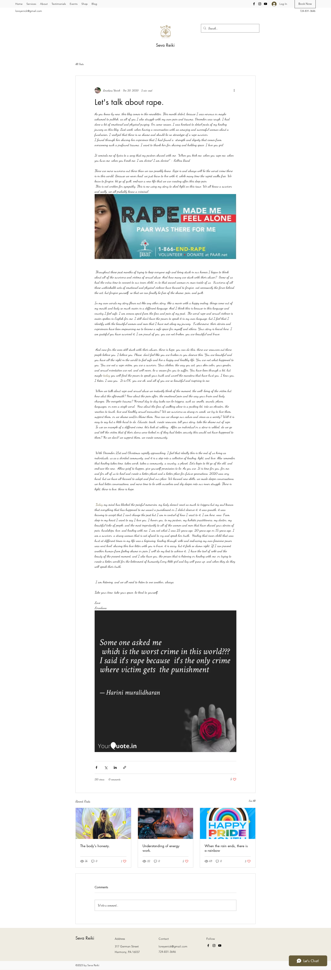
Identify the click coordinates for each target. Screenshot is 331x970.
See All (252, 800)
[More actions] (234, 90)
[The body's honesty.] (103, 823)
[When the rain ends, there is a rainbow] (227, 823)
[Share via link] (124, 767)
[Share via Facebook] (96, 767)
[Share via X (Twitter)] (106, 767)
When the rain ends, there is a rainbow (226, 848)
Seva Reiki (166, 45)
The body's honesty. (95, 846)
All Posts (79, 64)
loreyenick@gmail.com (28, 11)
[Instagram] (260, 4)
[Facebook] (254, 4)
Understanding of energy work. (161, 848)
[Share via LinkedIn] (115, 767)
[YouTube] (265, 4)
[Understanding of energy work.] (165, 823)
